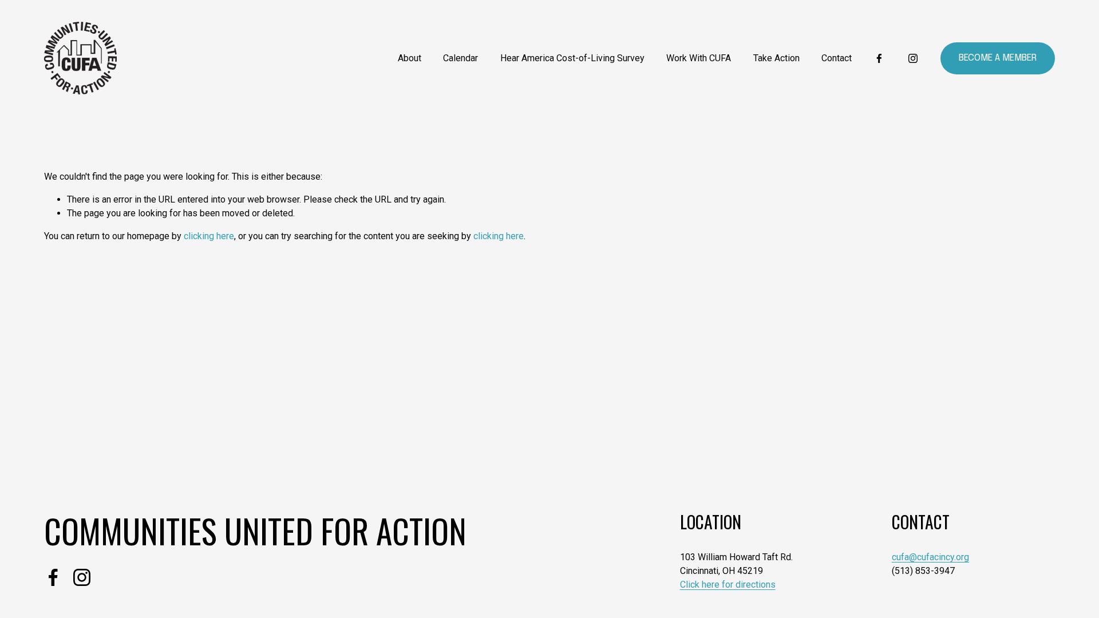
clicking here (209, 236)
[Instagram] (913, 58)
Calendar (460, 58)
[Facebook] (879, 58)
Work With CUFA (698, 58)
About (409, 58)
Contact (836, 58)
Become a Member (998, 58)
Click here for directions (728, 584)
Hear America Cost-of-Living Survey (572, 58)
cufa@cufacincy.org (930, 557)
